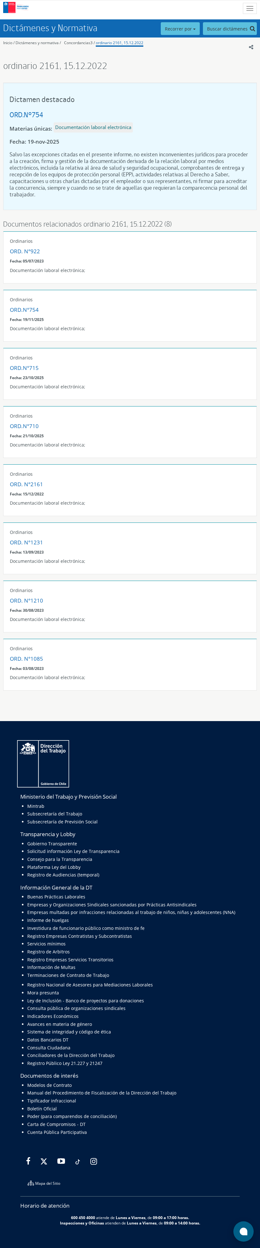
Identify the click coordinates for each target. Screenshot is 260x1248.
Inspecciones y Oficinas (82, 1222)
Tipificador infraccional (51, 1101)
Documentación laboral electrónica (93, 127)
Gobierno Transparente (52, 844)
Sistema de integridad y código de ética (69, 1032)
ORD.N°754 (26, 114)
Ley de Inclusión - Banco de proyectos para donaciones (85, 1001)
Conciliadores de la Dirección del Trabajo (70, 1055)
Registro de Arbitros (48, 952)
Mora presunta (43, 993)
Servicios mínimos (46, 944)
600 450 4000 (83, 1217)
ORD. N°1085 (26, 658)
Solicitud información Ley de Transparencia (73, 851)
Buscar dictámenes (228, 29)
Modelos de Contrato (49, 1085)
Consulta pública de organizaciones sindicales (76, 1008)
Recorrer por (179, 29)
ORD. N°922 (25, 251)
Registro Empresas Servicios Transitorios (70, 960)
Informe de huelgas (48, 920)
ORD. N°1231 (26, 542)
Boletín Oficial (42, 1109)
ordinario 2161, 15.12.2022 (119, 42)
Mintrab (35, 806)
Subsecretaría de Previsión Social (62, 822)
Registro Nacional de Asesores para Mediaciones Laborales (90, 985)
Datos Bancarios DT (47, 1040)
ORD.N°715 (24, 368)
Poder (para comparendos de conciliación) (72, 1116)
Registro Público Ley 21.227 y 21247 (64, 1063)
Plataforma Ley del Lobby (54, 867)
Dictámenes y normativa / (38, 42)
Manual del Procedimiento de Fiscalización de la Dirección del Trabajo (101, 1093)
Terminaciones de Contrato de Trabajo (68, 975)
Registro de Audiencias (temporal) (63, 875)
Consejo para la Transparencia (59, 859)
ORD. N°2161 (26, 484)
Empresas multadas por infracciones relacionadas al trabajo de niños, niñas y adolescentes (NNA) (131, 912)
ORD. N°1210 (26, 600)
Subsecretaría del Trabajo (54, 814)
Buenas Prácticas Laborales (56, 897)
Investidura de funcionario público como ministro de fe (86, 928)
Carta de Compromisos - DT (56, 1124)
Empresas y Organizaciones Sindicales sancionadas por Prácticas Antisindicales (112, 905)
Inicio (7, 42)
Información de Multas (51, 967)
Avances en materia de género (59, 1024)
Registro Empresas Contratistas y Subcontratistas (79, 936)
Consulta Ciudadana (48, 1048)
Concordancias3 (78, 42)
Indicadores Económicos (53, 1016)
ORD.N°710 (24, 426)
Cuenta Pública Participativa (57, 1132)
